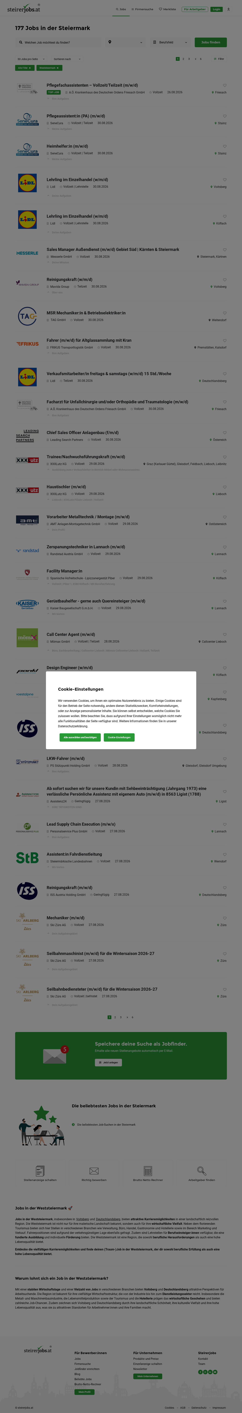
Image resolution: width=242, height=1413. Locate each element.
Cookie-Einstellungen (119, 737)
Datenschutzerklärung (72, 726)
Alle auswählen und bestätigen (80, 737)
